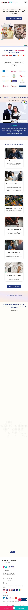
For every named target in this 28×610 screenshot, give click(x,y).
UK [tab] (13, 59)
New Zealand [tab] (8, 62)
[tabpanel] (14, 79)
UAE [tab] (14, 65)
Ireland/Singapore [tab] (19, 62)
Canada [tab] (20, 59)
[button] (25, 2)
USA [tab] (7, 59)
